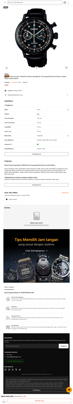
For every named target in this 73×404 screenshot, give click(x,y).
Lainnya (46, 6)
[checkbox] (3, 401)
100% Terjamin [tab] (9, 287)
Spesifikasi (14, 6)
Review (39, 6)
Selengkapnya (36, 154)
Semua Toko (65, 192)
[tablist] (36, 287)
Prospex (7, 82)
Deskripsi (22, 6)
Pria (38, 114)
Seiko (6, 74)
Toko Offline (31, 6)
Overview (5, 6)
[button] (15, 82)
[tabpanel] (36, 311)
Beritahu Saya (39, 401)
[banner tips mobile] (36, 256)
